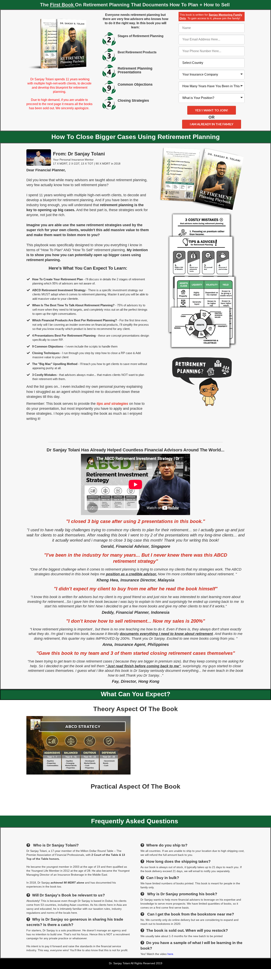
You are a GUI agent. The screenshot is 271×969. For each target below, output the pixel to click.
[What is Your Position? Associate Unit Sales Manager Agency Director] (212, 98)
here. (170, 954)
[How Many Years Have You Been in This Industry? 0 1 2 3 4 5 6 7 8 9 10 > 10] (212, 86)
